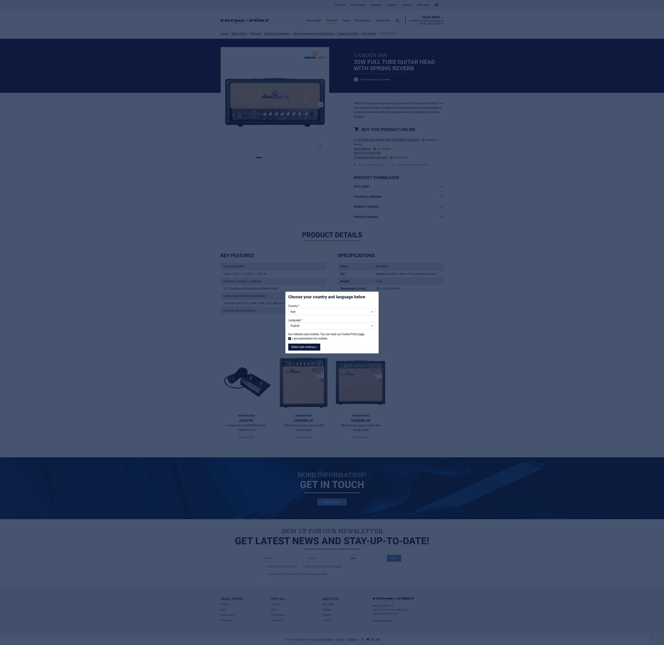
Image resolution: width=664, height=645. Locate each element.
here (361, 334)
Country (293, 306)
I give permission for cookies (309, 338)
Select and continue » (304, 347)
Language (294, 320)
